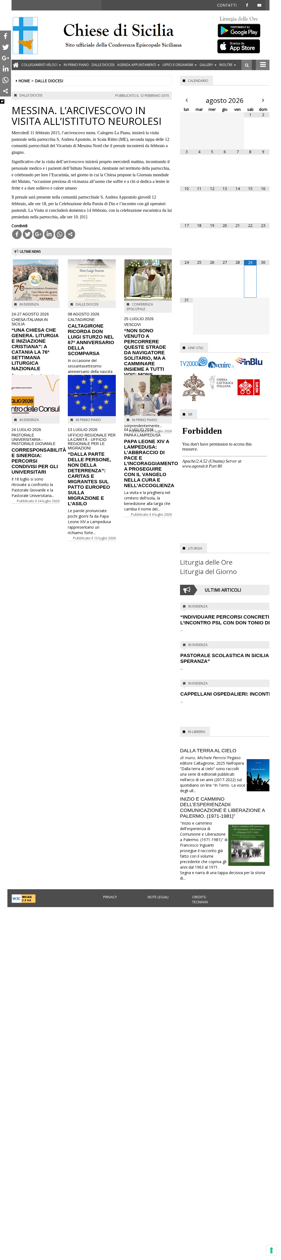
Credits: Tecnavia (200, 899)
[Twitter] (27, 234)
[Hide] (2, 101)
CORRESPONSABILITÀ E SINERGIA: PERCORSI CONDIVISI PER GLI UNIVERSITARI (39, 451)
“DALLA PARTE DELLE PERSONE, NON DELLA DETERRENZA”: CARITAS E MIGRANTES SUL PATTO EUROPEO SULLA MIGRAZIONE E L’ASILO (92, 467)
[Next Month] (263, 100)
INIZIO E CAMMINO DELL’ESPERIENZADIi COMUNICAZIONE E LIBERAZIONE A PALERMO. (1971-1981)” (222, 807)
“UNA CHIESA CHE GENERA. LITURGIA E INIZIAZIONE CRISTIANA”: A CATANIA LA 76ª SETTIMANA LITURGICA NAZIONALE (35, 341)
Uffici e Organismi (178, 64)
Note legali (158, 896)
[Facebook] (17, 234)
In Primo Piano (76, 64)
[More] (70, 234)
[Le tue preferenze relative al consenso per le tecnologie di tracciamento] (271, 1250)
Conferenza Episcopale (140, 306)
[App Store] (242, 46)
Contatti (227, 5)
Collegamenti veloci (39, 64)
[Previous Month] (186, 100)
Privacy (110, 896)
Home (24, 80)
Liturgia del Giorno (208, 571)
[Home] (25, 36)
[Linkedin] (49, 234)
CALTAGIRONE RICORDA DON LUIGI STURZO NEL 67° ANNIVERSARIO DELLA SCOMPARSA (91, 334)
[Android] (242, 29)
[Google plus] (38, 234)
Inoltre (226, 64)
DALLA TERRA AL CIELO (208, 750)
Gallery (206, 64)
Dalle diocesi (103, 64)
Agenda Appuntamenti (137, 64)
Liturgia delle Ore (206, 562)
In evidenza (29, 304)
